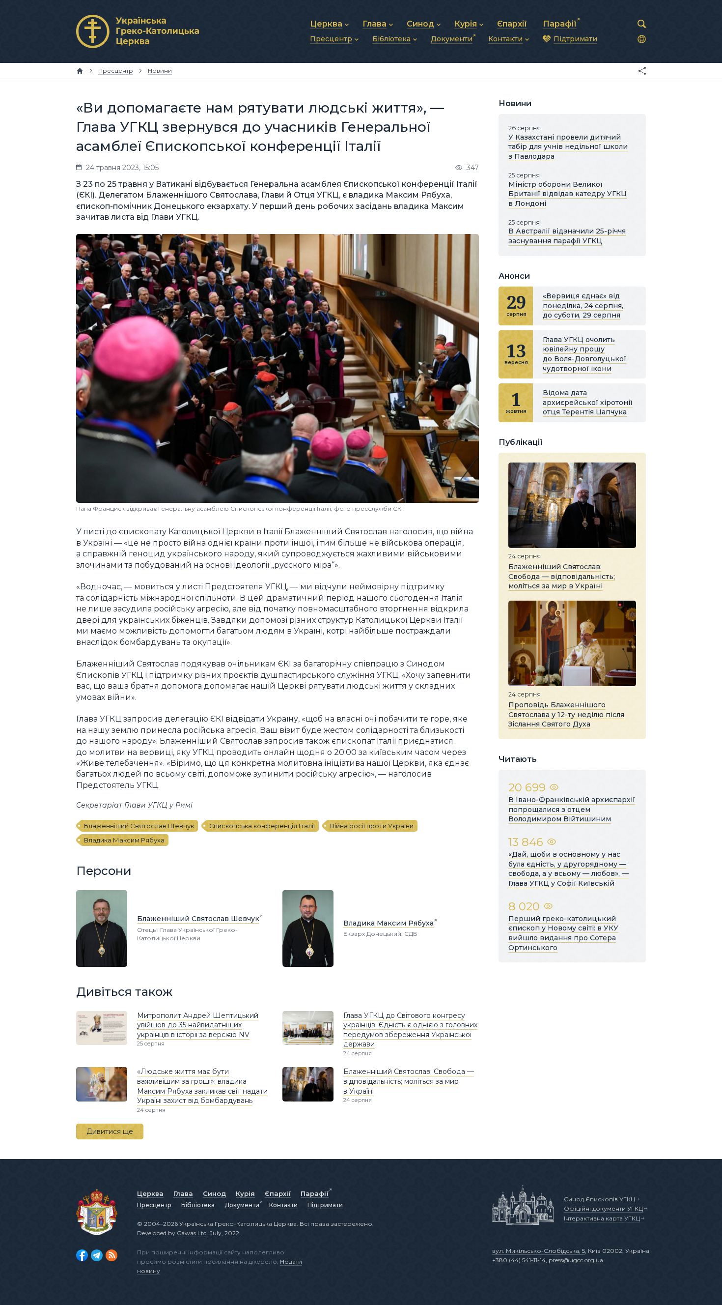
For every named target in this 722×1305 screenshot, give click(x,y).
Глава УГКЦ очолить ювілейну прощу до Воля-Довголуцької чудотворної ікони (584, 354)
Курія (245, 1193)
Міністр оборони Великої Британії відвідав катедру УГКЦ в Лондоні (567, 194)
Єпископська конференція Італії (262, 826)
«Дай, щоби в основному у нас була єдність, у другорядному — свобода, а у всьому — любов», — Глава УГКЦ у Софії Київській (568, 869)
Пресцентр (154, 1205)
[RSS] (111, 1255)
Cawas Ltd (192, 1233)
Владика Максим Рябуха (124, 840)
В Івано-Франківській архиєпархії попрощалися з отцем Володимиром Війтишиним (571, 809)
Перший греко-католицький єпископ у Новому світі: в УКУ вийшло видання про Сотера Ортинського (563, 933)
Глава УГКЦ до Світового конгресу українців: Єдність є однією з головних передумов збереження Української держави (410, 1030)
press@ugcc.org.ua (576, 1260)
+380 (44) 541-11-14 (519, 1260)
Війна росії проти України (372, 826)
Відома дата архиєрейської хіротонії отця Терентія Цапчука (588, 402)
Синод (214, 1193)
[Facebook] (82, 1255)
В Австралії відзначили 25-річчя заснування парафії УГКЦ (567, 236)
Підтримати (325, 1205)
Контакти (283, 1205)
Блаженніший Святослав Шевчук (139, 826)
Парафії (315, 1193)
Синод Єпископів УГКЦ (599, 1199)
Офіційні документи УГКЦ (603, 1208)
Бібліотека (198, 1205)
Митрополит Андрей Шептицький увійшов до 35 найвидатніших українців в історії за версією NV (197, 1025)
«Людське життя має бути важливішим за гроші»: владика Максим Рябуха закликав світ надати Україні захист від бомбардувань (202, 1086)
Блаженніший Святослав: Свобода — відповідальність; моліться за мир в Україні (408, 1081)
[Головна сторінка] (79, 71)
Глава (183, 1193)
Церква (150, 1193)
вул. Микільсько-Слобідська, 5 (538, 1250)
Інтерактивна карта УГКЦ (602, 1218)
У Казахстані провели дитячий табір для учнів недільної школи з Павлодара (568, 147)
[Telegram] (97, 1255)
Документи (241, 1205)
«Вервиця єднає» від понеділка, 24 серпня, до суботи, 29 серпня (583, 305)
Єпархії (278, 1193)
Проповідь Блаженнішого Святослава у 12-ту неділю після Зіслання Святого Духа (566, 714)
